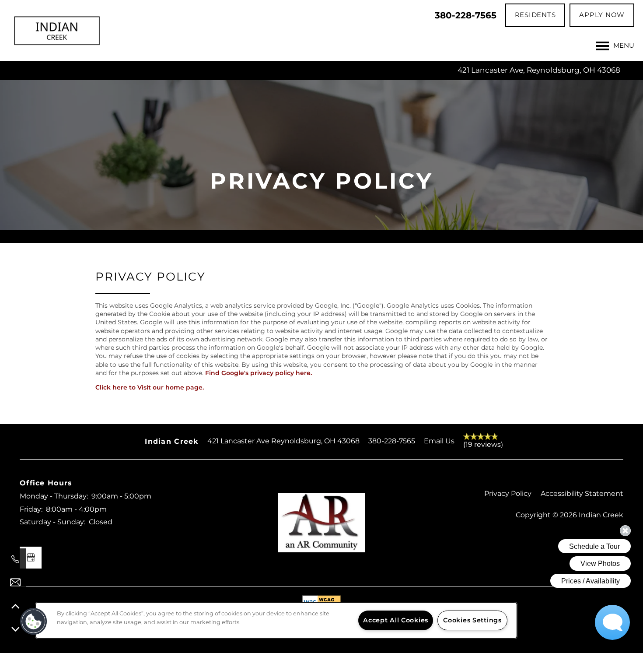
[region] (276, 620)
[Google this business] (31, 558)
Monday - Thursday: (54, 496)
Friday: (31, 509)
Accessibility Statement (582, 493)
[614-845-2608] (15, 559)
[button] (535, 15)
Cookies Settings (472, 620)
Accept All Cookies (395, 620)
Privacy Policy (507, 493)
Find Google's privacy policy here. (258, 373)
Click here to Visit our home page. (149, 388)
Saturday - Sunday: (52, 522)
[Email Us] (15, 582)
